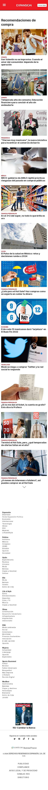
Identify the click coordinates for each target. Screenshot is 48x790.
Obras (4, 526)
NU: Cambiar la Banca (24, 727)
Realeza (5, 562)
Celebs (5, 584)
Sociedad (6, 553)
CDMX (4, 546)
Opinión (4, 57)
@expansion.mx (24, 738)
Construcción (7, 611)
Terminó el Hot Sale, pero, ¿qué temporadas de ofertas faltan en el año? (23, 443)
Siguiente (24, 487)
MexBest (5, 681)
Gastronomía (7, 684)
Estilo (4, 593)
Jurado (5, 697)
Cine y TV (6, 600)
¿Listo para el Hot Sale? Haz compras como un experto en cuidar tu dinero (23, 292)
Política (5, 537)
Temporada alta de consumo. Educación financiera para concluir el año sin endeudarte (22, 102)
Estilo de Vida (8, 695)
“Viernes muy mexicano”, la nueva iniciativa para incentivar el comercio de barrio (24, 141)
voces (3, 251)
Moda (4, 566)
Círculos (5, 564)
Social (4, 630)
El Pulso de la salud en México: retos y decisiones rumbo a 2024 (20, 254)
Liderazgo (6, 652)
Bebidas (5, 686)
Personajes (7, 691)
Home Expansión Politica (12, 517)
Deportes (6, 598)
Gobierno (6, 539)
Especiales (7, 657)
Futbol (5, 663)
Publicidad (23, 764)
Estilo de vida (8, 587)
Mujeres (5, 530)
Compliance (23, 767)
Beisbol (5, 666)
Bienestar (6, 693)
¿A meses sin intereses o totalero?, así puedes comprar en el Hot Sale (21, 481)
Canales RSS (23, 774)
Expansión (6, 512)
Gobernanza (7, 632)
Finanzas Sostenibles (11, 636)
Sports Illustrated (9, 661)
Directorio (23, 777)
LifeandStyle (7, 533)
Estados (5, 548)
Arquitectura (7, 618)
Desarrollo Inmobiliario (11, 614)
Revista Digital (42, 5)
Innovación (6, 639)
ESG (4, 528)
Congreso (6, 544)
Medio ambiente (9, 627)
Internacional (7, 521)
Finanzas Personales (9, 213)
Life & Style (6, 591)
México (3, 176)
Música (5, 603)
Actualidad (6, 650)
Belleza (5, 569)
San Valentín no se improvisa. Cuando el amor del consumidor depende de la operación (21, 62)
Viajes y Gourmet (9, 571)
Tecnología (5, 365)
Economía (4, 327)
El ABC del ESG (8, 641)
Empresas (6, 515)
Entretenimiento (9, 596)
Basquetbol (7, 670)
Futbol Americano (9, 668)
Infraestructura (8, 616)
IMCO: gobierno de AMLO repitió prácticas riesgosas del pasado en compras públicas (23, 179)
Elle (3, 578)
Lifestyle (6, 675)
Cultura (5, 573)
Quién (4, 557)
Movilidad (6, 634)
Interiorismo (7, 621)
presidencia (5, 138)
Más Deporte (7, 672)
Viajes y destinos (9, 688)
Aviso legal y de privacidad (23, 771)
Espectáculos (8, 560)
